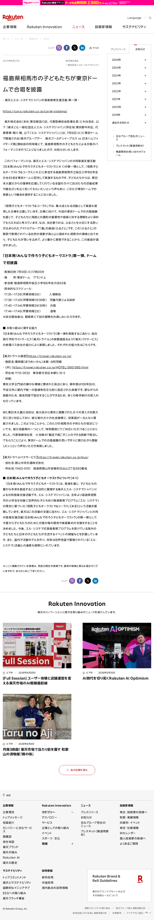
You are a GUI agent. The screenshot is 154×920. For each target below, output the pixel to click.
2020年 (116, 107)
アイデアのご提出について (139, 913)
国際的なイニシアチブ (16, 887)
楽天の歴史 (10, 862)
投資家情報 (103, 26)
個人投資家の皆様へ (133, 838)
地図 (8, 795)
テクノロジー (49, 817)
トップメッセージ (13, 817)
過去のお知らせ (120, 122)
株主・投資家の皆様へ (134, 812)
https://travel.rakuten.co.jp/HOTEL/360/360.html (50, 367)
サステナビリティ (12, 870)
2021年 (116, 99)
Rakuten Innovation (44, 26)
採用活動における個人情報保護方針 (90, 913)
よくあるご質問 (129, 843)
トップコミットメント (14, 877)
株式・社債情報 (129, 828)
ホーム (6, 39)
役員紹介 (8, 822)
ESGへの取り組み (14, 893)
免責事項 (116, 913)
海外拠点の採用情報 (55, 887)
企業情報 (10, 26)
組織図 (7, 836)
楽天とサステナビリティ (17, 882)
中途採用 (48, 882)
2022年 (116, 91)
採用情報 (47, 870)
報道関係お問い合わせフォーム (131, 153)
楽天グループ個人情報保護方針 (131, 908)
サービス (47, 822)
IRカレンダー (128, 833)
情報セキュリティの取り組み (97, 908)
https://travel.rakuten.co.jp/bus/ (63, 457)
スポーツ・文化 (51, 838)
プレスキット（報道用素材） (130, 145)
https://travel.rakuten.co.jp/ (50, 356)
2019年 (116, 115)
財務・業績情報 (129, 817)
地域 (45, 843)
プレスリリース (118, 49)
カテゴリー (48, 812)
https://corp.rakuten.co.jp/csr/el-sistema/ (35, 111)
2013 (46, 39)
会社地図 (8, 841)
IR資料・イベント (130, 822)
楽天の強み (10, 852)
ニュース (78, 26)
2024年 (116, 75)
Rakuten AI (11, 857)
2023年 (116, 83)
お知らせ (33, 39)
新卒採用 (48, 877)
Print (96, 48)
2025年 (116, 67)
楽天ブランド (11, 847)
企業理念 (8, 812)
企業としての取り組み (55, 828)
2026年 (116, 59)
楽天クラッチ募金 (14, 898)
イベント (47, 833)
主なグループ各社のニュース (130, 138)
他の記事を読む (79, 770)
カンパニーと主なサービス (17, 830)
